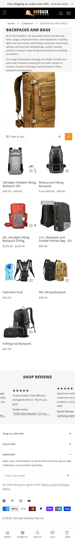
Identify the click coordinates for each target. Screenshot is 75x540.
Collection (27, 23)
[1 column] (59, 136)
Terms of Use (49, 484)
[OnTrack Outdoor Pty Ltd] (36, 13)
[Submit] (68, 475)
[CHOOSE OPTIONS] (30, 170)
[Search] (61, 13)
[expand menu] (4, 12)
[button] (68, 13)
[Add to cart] (67, 225)
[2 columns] (68, 136)
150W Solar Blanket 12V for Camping (27, 413)
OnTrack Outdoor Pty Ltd (28, 518)
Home (11, 23)
